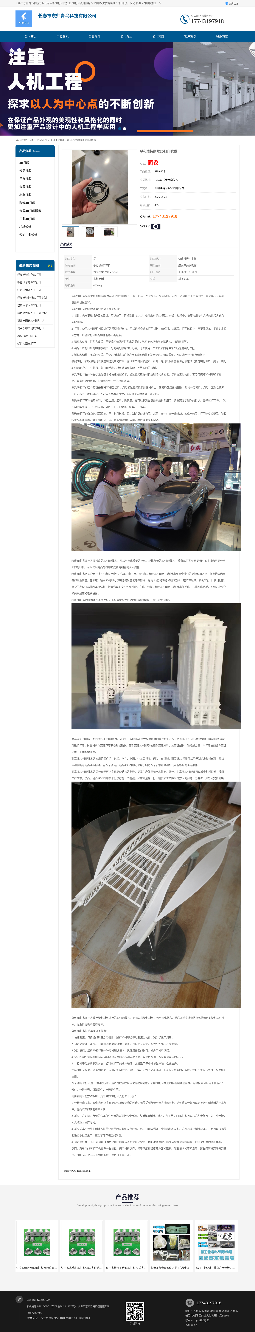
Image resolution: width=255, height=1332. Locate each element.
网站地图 (84, 1318)
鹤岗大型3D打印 (26, 343)
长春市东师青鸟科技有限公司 (94, 1306)
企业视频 (94, 36)
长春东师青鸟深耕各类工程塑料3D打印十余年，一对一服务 (95, 1267)
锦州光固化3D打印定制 (30, 320)
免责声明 (59, 1318)
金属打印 (25, 186)
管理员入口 (72, 1318)
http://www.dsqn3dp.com (77, 1170)
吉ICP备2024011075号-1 (64, 1306)
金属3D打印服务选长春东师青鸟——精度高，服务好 (181, 1267)
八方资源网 (47, 1318)
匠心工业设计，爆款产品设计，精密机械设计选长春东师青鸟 (141, 1267)
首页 (31, 140)
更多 (50, 265)
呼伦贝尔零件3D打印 (29, 282)
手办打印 (25, 178)
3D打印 (24, 162)
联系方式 (222, 36)
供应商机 (63, 36)
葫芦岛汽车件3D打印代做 (32, 313)
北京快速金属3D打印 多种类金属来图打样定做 (222, 1267)
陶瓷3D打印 (27, 202)
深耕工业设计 (28, 235)
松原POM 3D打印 (27, 336)
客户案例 (190, 36)
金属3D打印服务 (30, 210)
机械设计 (25, 227)
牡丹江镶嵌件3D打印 (29, 290)
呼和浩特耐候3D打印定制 (32, 297)
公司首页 (31, 36)
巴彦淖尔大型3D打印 (29, 305)
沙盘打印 (25, 170)
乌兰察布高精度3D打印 (30, 328)
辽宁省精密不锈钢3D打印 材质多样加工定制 (41, 1267)
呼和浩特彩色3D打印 (29, 274)
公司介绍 (126, 36)
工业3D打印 (57, 140)
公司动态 (158, 36)
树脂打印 (25, 194)
